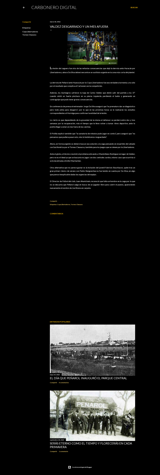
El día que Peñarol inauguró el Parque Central (88, 378)
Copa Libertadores (30, 32)
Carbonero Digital (54, 7)
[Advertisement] (92, 296)
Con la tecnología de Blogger (82, 467)
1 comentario (63, 451)
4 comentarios (64, 383)
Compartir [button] (26, 22)
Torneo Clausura (29, 35)
